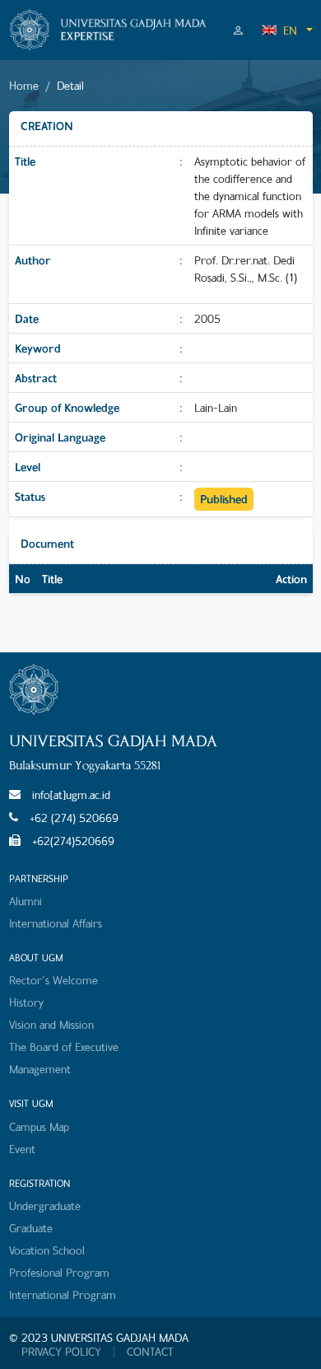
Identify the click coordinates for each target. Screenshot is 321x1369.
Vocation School (47, 1250)
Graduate (31, 1228)
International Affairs (55, 923)
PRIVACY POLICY (61, 1351)
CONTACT (150, 1351)
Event (22, 1149)
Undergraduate (45, 1205)
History (26, 1002)
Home (24, 85)
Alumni (25, 901)
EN (290, 30)
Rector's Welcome (53, 980)
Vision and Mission (51, 1024)
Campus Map (39, 1126)
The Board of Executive (64, 1047)
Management (40, 1069)
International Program (62, 1294)
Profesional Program (59, 1272)
